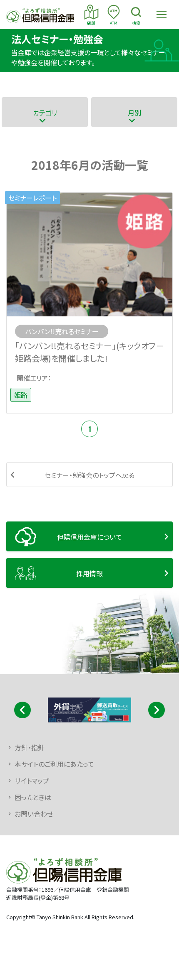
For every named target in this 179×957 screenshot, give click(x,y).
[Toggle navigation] (161, 14)
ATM (113, 23)
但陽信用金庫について (89, 537)
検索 (136, 23)
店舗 (91, 23)
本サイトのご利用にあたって (54, 764)
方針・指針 (30, 747)
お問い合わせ (34, 814)
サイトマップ (32, 781)
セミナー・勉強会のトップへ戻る (89, 475)
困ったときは (33, 797)
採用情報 (89, 573)
